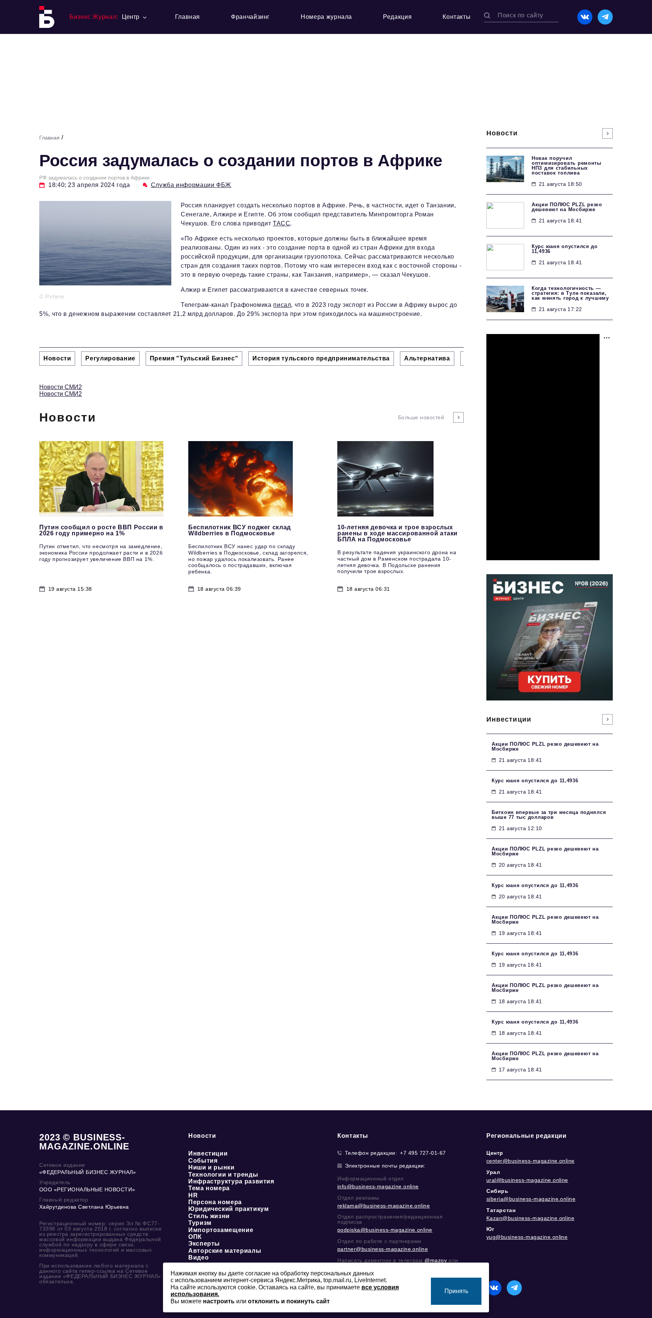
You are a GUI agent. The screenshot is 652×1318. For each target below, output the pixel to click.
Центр (494, 1153)
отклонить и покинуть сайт (289, 1301)
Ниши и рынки (211, 1167)
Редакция (397, 17)
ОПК (195, 1237)
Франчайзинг (250, 17)
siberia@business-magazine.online (530, 1199)
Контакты (457, 17)
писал (282, 305)
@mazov (435, 1260)
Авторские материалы (224, 1251)
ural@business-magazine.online (527, 1180)
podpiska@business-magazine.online (384, 1230)
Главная (187, 17)
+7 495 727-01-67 (423, 1153)
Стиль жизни (209, 1216)
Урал (493, 1172)
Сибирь (497, 1191)
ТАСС (282, 223)
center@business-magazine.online (530, 1161)
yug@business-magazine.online (526, 1237)
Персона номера (215, 1202)
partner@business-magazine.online (382, 1249)
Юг (490, 1229)
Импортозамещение (220, 1230)
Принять (456, 1291)
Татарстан (500, 1210)
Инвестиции (208, 1153)
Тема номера (209, 1188)
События (202, 1160)
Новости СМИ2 (60, 387)
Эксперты (204, 1243)
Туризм (200, 1223)
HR (193, 1195)
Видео (198, 1257)
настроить (219, 1301)
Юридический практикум (228, 1209)
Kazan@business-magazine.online (530, 1218)
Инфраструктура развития (231, 1181)
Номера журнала (326, 17)
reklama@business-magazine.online (383, 1206)
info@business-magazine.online (378, 1186)
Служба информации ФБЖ (191, 185)
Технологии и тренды (223, 1174)
